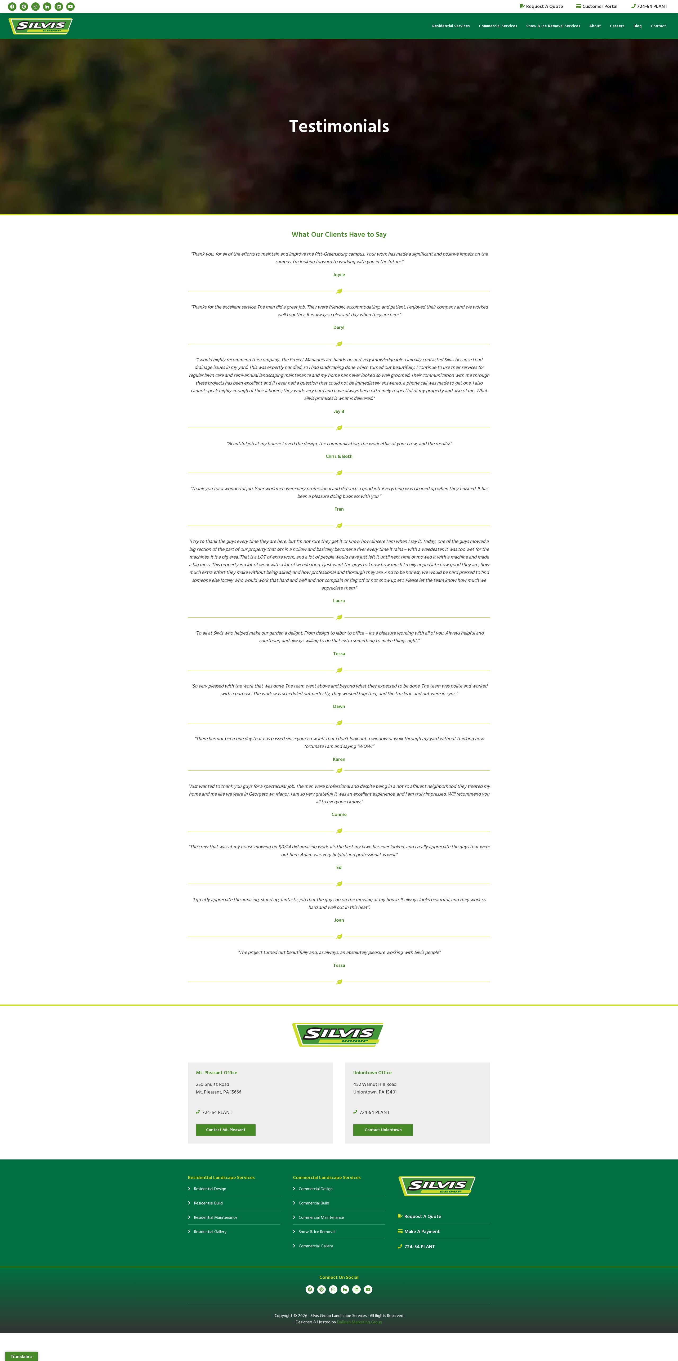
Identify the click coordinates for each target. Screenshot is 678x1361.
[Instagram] (35, 6)
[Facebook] (12, 6)
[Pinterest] (24, 6)
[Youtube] (70, 6)
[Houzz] (47, 6)
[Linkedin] (59, 6)
